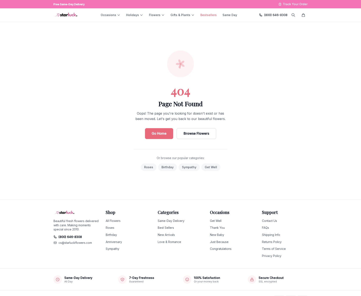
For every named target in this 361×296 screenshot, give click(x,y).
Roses (148, 167)
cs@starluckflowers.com (75, 242)
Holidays (132, 15)
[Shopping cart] (303, 15)
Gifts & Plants (180, 15)
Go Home (159, 133)
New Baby (217, 235)
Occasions (108, 15)
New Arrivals (166, 235)
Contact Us (269, 221)
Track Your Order (295, 4)
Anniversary (114, 242)
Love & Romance (169, 242)
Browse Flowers (196, 133)
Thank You (217, 227)
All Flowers (113, 221)
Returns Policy (272, 242)
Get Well (211, 167)
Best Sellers (166, 227)
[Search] (293, 15)
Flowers (154, 15)
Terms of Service (274, 248)
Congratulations (220, 248)
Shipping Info (271, 235)
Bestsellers (208, 15)
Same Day (229, 15)
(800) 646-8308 (275, 15)
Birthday (167, 167)
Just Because (219, 242)
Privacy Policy (271, 256)
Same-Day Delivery (171, 221)
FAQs (265, 227)
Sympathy (189, 167)
